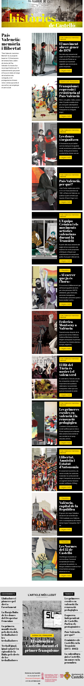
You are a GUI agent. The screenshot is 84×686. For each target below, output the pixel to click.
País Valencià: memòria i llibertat (69, 38)
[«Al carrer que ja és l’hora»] (44, 287)
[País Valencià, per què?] (44, 188)
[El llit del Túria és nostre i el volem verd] (44, 377)
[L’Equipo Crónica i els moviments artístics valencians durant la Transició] (44, 238)
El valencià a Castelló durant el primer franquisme (42, 645)
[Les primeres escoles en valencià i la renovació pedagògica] (44, 423)
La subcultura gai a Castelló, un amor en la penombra (72, 658)
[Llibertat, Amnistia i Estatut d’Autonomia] (44, 469)
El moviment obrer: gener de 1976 (69, 47)
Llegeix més (65, 70)
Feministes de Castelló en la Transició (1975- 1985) (72, 644)
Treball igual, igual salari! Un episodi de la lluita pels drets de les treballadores (10, 653)
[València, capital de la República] (44, 514)
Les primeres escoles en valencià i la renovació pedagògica (69, 416)
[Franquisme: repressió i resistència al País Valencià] (44, 99)
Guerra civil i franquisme (69, 82)
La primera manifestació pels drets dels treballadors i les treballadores (10, 633)
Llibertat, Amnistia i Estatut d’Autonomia (69, 462)
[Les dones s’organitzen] (44, 144)
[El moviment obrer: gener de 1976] (44, 54)
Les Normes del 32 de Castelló (68, 549)
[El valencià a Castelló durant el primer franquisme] (42, 628)
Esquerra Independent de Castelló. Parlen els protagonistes (72, 621)
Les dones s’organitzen (68, 138)
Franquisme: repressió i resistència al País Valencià (69, 91)
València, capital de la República (68, 505)
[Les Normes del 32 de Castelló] (44, 559)
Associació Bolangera (32, 678)
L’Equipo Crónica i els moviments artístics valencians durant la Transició (68, 231)
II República (64, 270)
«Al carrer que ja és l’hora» (67, 278)
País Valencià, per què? (69, 182)
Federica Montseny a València (68, 325)
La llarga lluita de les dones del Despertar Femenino (10, 616)
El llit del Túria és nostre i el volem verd (67, 370)
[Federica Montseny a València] (44, 332)
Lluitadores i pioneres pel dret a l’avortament (9, 603)
